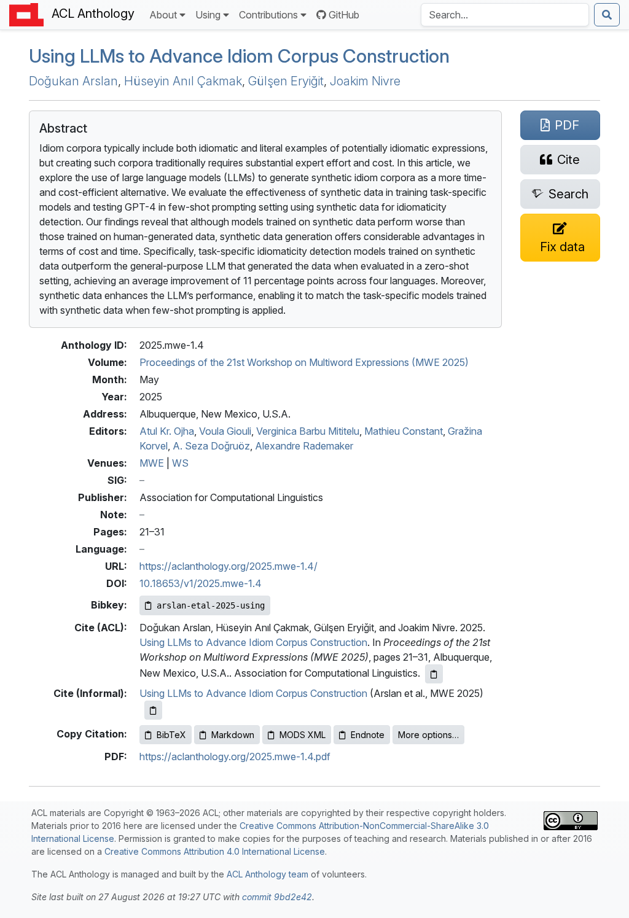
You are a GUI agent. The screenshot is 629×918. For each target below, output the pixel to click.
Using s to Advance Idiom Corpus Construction (239, 56)
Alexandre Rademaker (304, 446)
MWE (151, 463)
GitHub (344, 15)
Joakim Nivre (365, 81)
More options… (428, 734)
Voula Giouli (225, 431)
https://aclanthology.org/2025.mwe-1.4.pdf (234, 756)
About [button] (163, 15)
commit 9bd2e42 (277, 897)
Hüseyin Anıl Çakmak (183, 81)
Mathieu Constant (403, 431)
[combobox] (505, 14)
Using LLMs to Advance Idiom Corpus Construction (253, 642)
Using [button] (208, 15)
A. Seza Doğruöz (211, 446)
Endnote (368, 734)
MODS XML (302, 734)
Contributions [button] (268, 15)
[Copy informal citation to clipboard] (153, 710)
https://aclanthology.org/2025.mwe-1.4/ (228, 566)
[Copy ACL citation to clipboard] (434, 673)
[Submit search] (607, 14)
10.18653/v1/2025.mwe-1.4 (200, 583)
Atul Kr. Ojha (166, 431)
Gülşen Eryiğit (286, 81)
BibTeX (171, 734)
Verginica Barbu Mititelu (307, 431)
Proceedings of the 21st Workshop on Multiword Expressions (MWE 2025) (304, 362)
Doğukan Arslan (73, 81)
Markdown (232, 734)
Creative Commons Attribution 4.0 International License (214, 851)
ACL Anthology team (267, 874)
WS (180, 463)
